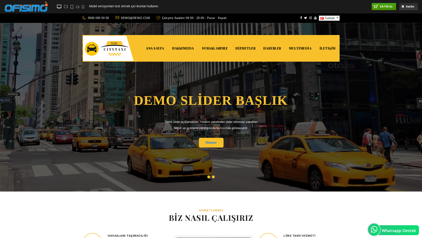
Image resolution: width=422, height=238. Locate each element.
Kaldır (410, 6)
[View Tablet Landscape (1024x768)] (66, 6)
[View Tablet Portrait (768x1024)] (71, 7)
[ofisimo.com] (26, 17)
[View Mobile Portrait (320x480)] (83, 6)
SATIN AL (386, 6)
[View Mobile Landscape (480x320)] (77, 7)
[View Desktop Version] (59, 7)
